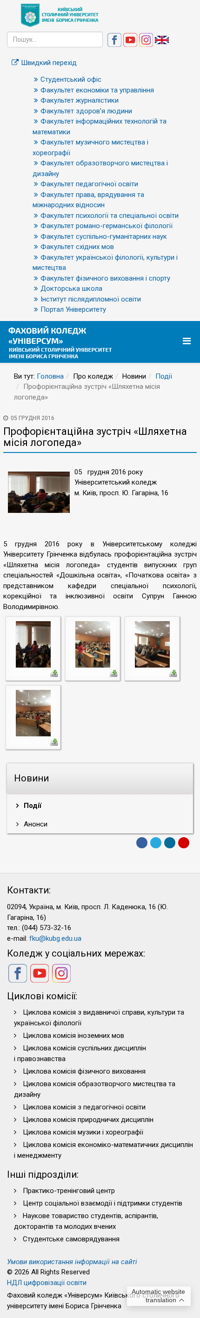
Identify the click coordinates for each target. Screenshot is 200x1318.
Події (163, 376)
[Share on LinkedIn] (169, 842)
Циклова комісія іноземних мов (73, 1035)
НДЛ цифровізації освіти (47, 1283)
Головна (50, 376)
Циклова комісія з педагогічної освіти (84, 1107)
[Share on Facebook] (141, 842)
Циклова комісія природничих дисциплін (88, 1119)
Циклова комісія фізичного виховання (84, 1071)
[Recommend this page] (183, 842)
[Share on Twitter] (155, 842)
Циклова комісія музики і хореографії (83, 1132)
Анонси (34, 824)
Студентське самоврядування (71, 1239)
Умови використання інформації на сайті (72, 1262)
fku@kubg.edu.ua (55, 938)
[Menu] (188, 341)
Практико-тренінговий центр (69, 1191)
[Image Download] (54, 673)
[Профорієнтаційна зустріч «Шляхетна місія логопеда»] (33, 644)
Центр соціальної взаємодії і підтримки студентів (102, 1203)
